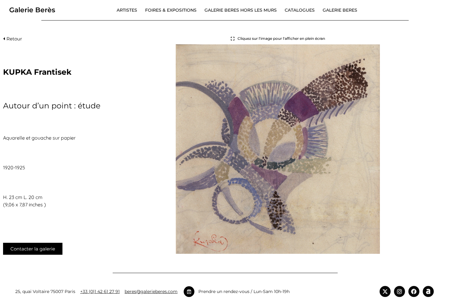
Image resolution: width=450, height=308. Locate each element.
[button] (12, 40)
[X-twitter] (385, 291)
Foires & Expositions (171, 10)
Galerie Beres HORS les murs (240, 10)
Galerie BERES (340, 10)
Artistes (127, 10)
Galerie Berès (32, 10)
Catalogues (300, 10)
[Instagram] (399, 291)
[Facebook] (413, 291)
